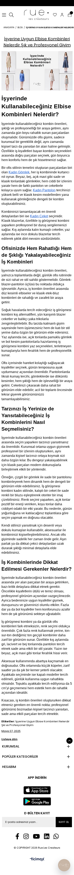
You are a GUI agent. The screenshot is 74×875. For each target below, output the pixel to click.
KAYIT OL (64, 822)
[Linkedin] (46, 836)
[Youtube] (36, 836)
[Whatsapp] (56, 836)
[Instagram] (26, 836)
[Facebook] (17, 836)
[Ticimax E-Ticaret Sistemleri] (37, 859)
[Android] (37, 801)
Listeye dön (9, 739)
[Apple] (37, 790)
